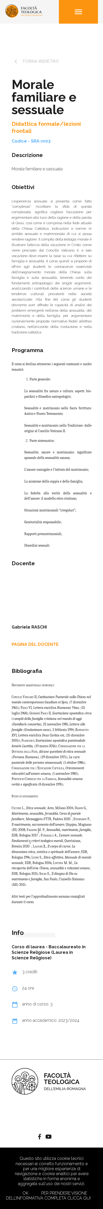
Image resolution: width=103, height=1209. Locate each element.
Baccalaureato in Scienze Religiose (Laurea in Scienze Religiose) (49, 952)
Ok (25, 1193)
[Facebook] (39, 1137)
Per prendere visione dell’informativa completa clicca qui (48, 1196)
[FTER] (24, 16)
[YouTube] (48, 1137)
